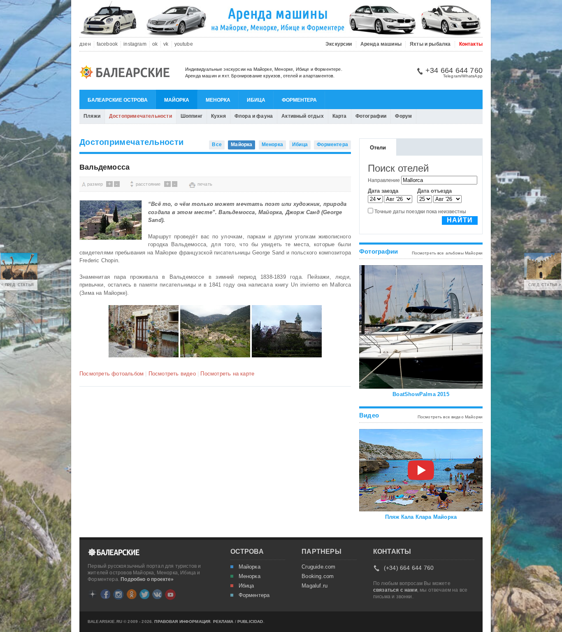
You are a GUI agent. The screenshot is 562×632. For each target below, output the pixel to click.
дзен (85, 44)
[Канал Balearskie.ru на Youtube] (170, 594)
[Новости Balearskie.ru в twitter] (144, 594)
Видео (369, 415)
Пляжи (92, 116)
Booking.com (318, 576)
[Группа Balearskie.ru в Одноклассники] (132, 594)
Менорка (218, 100)
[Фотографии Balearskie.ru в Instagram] (118, 594)
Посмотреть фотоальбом (111, 374)
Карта (339, 116)
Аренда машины (381, 44)
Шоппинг (191, 116)
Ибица (256, 100)
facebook (107, 44)
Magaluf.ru (314, 586)
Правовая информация (182, 622)
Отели (378, 148)
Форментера (299, 100)
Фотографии (371, 116)
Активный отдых (302, 116)
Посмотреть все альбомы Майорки (447, 253)
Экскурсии (338, 44)
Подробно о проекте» (147, 579)
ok (155, 44)
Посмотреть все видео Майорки (450, 417)
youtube (183, 44)
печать (204, 184)
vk (165, 44)
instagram (134, 44)
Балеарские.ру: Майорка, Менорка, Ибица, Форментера (127, 73)
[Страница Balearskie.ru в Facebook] (105, 594)
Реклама (223, 622)
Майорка (176, 100)
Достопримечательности (140, 116)
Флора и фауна (254, 116)
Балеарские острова (118, 100)
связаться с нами (395, 590)
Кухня (218, 116)
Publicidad (250, 622)
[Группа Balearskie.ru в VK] (157, 594)
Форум (403, 116)
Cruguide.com (318, 567)
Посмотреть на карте (227, 374)
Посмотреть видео (172, 374)
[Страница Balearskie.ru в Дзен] (93, 594)
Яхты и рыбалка (430, 44)
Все (217, 144)
